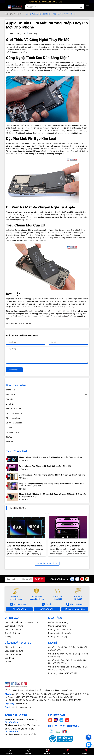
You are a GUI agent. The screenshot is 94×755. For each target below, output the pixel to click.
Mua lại (8, 636)
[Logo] (14, 7)
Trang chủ (10, 390)
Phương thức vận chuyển (59, 633)
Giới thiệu (9, 658)
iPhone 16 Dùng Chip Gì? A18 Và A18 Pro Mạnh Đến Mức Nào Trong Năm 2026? (51, 457)
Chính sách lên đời (14, 418)
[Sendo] (67, 720)
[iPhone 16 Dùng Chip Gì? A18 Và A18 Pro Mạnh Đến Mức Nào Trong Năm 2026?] (12, 458)
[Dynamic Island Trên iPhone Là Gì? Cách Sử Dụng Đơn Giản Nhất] (12, 467)
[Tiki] (61, 720)
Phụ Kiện (10, 399)
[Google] (87, 579)
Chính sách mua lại (14, 423)
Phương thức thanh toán (59, 629)
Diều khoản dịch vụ (14, 647)
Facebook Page (12, 432)
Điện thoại (10, 394)
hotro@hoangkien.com (21, 707)
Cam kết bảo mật (13, 654)
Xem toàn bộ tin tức (46, 563)
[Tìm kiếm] (81, 6)
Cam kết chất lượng (14, 626)
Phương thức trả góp (58, 636)
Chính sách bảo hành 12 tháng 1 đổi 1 (22, 622)
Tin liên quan (17, 508)
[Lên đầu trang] (88, 732)
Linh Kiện (10, 404)
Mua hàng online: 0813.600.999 (62, 673)
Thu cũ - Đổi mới (12, 633)
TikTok (9, 437)
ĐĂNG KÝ (39, 579)
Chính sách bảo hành (15, 413)
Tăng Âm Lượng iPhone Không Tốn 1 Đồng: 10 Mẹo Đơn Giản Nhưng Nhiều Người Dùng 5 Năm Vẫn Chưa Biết (51, 484)
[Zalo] (72, 579)
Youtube (9, 442)
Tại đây (28, 323)
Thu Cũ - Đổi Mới (13, 409)
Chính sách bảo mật (14, 629)
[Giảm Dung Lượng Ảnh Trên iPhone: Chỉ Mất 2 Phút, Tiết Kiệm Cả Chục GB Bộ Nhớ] (12, 476)
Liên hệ (9, 427)
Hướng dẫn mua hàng (58, 622)
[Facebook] (77, 579)
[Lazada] (56, 720)
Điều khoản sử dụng (14, 651)
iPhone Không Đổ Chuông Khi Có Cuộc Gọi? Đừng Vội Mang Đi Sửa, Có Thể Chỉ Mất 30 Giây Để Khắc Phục (52, 495)
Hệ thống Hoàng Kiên (75, 609)
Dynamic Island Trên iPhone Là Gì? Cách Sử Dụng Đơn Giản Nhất (45, 466)
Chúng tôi (65, 316)
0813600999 (19, 609)
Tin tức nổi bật (16, 451)
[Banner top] (47, 1)
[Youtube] (82, 579)
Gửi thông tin (14, 370)
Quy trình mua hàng (57, 626)
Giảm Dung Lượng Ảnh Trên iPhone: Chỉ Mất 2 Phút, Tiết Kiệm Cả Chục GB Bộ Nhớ (52, 475)
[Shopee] (50, 720)
